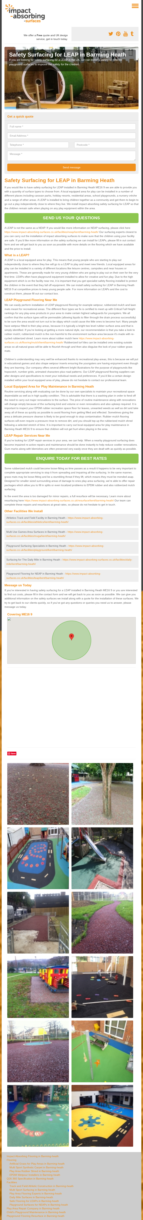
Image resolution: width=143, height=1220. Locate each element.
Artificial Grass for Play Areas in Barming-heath (37, 1163)
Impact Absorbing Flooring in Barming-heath (33, 1156)
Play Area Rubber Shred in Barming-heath (34, 1171)
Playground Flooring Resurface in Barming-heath (35, 1215)
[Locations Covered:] (6, 5)
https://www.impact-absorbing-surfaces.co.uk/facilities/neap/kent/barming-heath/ (51, 231)
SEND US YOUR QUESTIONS (71, 218)
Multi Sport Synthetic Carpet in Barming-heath (36, 1167)
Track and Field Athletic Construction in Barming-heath (41, 1186)
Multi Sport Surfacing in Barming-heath (32, 1189)
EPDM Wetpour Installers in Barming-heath (34, 1174)
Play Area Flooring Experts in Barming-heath (35, 1193)
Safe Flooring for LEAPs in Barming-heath (34, 1200)
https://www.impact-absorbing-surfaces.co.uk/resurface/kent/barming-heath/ (69, 500)
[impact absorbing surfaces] (26, 13)
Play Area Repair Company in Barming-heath (33, 1208)
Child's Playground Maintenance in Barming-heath (36, 1212)
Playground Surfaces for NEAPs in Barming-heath (38, 1204)
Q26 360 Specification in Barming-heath (30, 1178)
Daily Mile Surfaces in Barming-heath (31, 1197)
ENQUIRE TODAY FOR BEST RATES (71, 458)
